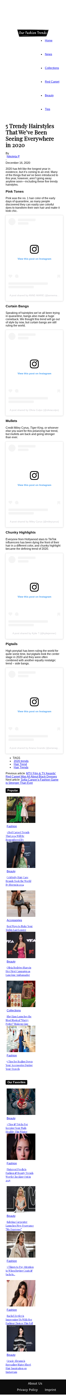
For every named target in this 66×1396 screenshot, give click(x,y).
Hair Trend (20, 764)
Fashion (12, 826)
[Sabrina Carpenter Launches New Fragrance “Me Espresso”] (21, 1211)
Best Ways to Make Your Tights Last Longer (19, 928)
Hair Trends (21, 767)
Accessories (14, 920)
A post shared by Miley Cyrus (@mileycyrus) (34, 521)
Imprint (50, 1390)
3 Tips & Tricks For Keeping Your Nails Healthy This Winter (17, 1128)
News (48, 54)
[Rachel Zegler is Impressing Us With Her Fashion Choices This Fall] (21, 1305)
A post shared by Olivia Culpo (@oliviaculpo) (34, 410)
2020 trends (21, 761)
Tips (47, 109)
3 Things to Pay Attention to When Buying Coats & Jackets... (20, 1270)
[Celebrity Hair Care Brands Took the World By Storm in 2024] (21, 867)
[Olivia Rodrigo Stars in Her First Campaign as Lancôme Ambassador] (21, 957)
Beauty (49, 95)
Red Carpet (52, 81)
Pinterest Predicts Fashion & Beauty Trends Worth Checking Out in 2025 (19, 1175)
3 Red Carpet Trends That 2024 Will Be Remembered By (17, 836)
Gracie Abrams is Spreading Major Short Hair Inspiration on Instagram (18, 1366)
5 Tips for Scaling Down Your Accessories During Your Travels (19, 1065)
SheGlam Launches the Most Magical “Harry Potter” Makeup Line (19, 1020)
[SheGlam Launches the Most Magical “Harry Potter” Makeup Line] (21, 1006)
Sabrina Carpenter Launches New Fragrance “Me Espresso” (20, 1225)
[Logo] (7, 33)
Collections (52, 67)
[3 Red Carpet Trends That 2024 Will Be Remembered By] (21, 822)
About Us (35, 1383)
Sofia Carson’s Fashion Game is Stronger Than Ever (32, 781)
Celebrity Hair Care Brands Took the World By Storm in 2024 (18, 881)
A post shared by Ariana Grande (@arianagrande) (37, 748)
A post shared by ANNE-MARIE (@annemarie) (35, 295)
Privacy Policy (27, 1390)
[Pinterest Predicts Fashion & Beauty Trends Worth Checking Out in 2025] (21, 1159)
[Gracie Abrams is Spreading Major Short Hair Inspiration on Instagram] (21, 1350)
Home (48, 40)
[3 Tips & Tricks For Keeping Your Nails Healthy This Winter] (21, 1114)
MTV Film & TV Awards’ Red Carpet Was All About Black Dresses (31, 775)
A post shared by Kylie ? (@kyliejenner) (34, 633)
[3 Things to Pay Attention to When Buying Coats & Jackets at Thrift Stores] (21, 1256)
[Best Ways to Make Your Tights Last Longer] (21, 916)
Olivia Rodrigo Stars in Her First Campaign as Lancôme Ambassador (18, 971)
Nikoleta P (13, 156)
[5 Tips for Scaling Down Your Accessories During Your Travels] (21, 1051)
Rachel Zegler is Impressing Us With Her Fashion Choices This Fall (19, 1319)
